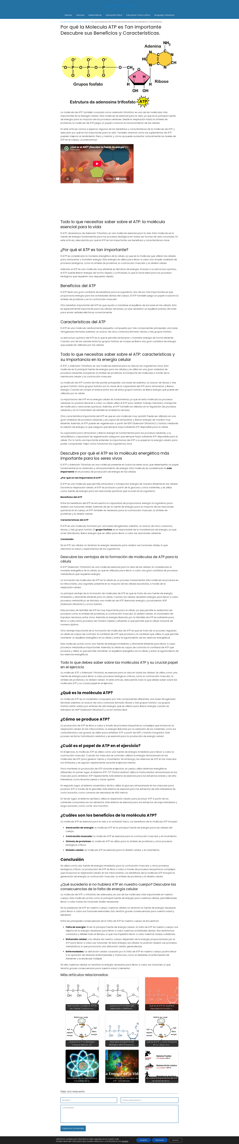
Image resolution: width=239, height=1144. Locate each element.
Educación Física (114, 15)
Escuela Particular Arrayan (119, 5)
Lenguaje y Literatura (164, 15)
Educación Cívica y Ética (138, 15)
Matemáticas (95, 15)
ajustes (125, 1141)
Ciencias (80, 15)
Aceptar (143, 1140)
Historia (68, 15)
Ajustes (175, 1140)
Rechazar (160, 1140)
